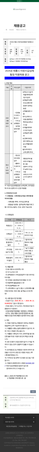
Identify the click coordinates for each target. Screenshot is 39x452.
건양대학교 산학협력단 (14, 5)
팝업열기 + (19, 1)
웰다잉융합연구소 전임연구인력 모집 (20, 405)
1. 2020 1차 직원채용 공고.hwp (22, 59)
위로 (36, 411)
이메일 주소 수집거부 (25, 426)
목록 (33, 392)
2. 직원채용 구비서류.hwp (21, 61)
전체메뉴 (34, 5)
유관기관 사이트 (9, 422)
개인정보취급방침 (11, 426)
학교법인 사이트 (9, 417)
